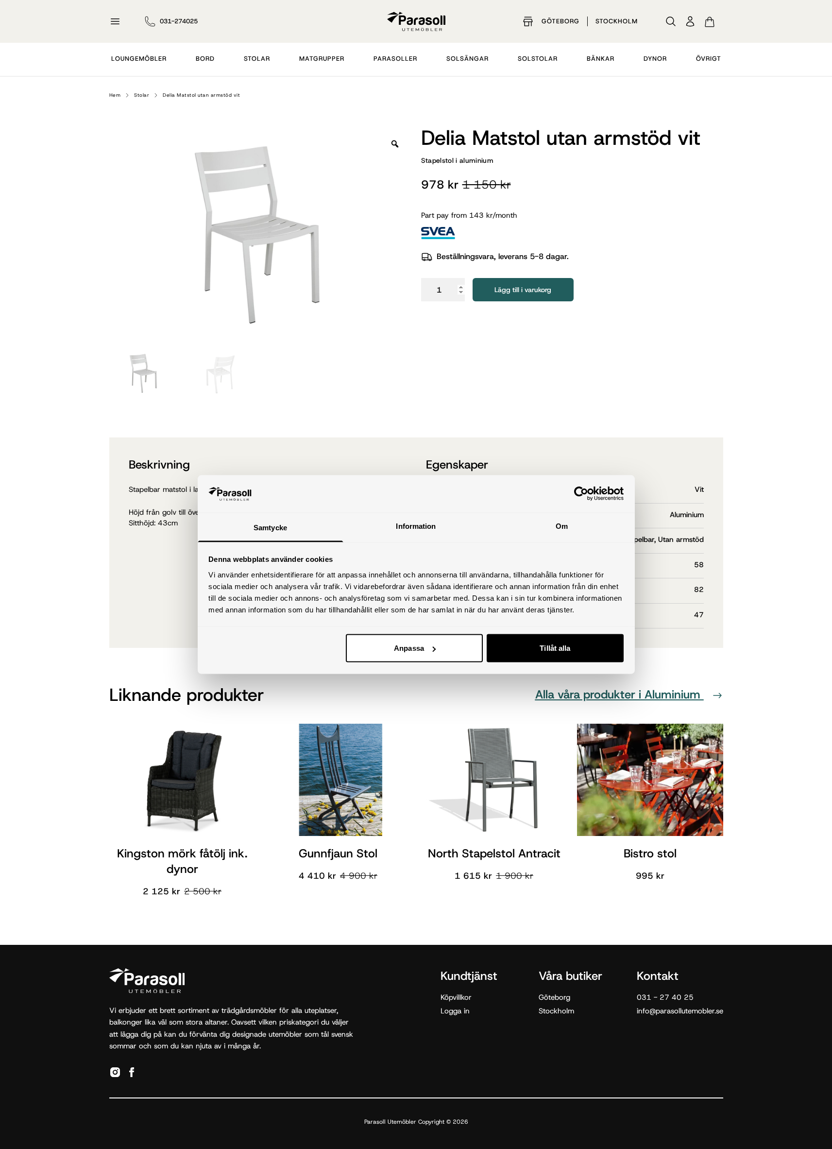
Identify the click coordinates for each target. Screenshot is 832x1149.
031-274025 (179, 21)
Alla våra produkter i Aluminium (619, 694)
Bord (205, 58)
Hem (115, 95)
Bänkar (600, 58)
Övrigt (708, 58)
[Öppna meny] (115, 21)
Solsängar (467, 58)
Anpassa (409, 648)
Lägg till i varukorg (522, 289)
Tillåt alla (555, 648)
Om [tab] (562, 526)
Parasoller (395, 58)
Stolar (257, 58)
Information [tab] (416, 526)
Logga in (455, 1011)
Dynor (655, 58)
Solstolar (538, 58)
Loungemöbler (139, 58)
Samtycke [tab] (270, 527)
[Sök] (671, 21)
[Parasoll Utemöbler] (416, 21)
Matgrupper (321, 58)
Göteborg (560, 21)
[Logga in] (690, 21)
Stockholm (616, 21)
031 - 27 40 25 (665, 997)
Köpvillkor (456, 997)
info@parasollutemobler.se (680, 1011)
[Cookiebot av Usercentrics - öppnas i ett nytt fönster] (581, 494)
